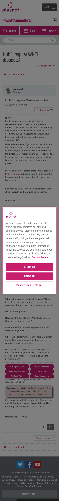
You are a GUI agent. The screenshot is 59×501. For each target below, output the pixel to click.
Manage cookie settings (29, 285)
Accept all (29, 267)
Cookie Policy (39, 257)
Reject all (29, 276)
